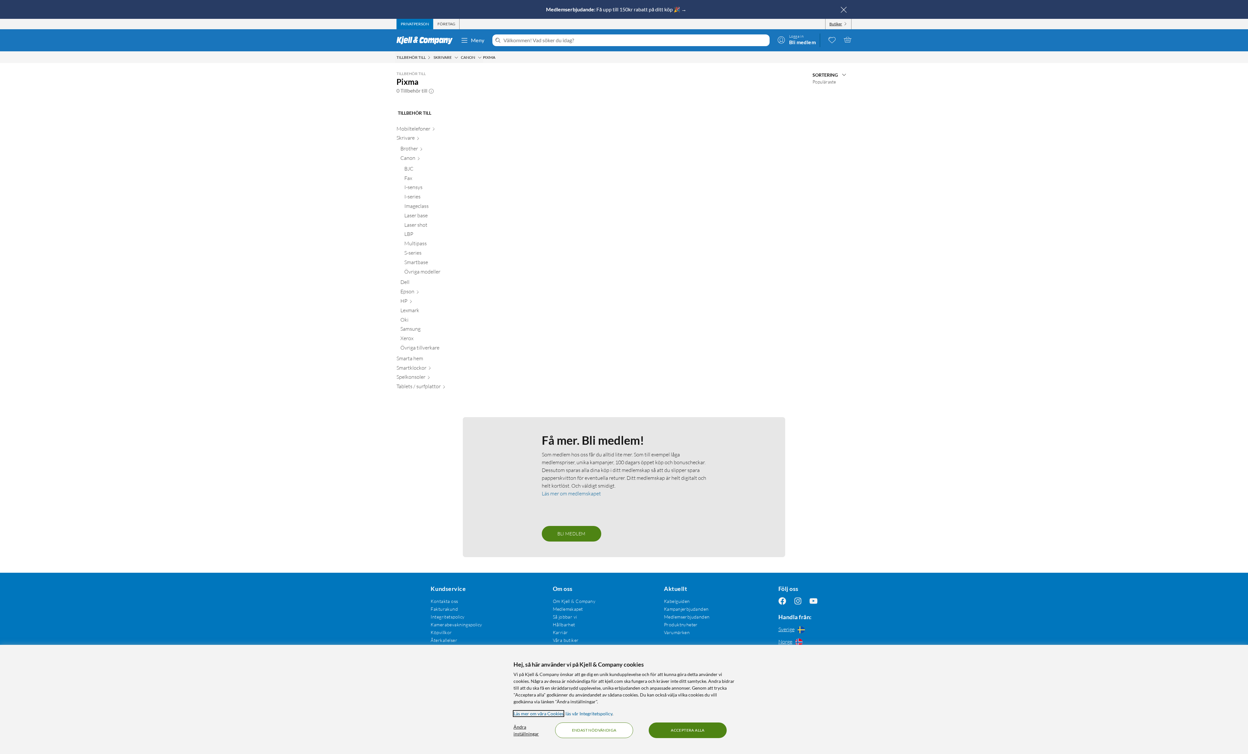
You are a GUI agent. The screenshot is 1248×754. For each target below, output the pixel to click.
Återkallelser (444, 640)
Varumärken (677, 632)
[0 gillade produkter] (832, 39)
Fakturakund (444, 609)
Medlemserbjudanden (687, 617)
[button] (431, 91)
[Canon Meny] (479, 57)
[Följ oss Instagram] (798, 601)
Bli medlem (571, 533)
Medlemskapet (568, 609)
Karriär (560, 632)
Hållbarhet (564, 624)
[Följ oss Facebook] (782, 601)
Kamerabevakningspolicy (456, 624)
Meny (478, 40)
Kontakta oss (444, 601)
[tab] (414, 24)
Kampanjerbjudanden (686, 609)
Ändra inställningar (526, 730)
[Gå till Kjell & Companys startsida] (426, 40)
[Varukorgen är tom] (847, 39)
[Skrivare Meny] (456, 57)
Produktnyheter (681, 624)
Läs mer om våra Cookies (539, 713)
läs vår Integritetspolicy (589, 713)
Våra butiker (566, 640)
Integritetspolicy (447, 617)
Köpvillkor (441, 632)
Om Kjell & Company (574, 601)
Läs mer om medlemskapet (571, 493)
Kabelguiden (677, 601)
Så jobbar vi (565, 617)
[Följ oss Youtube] (813, 601)
